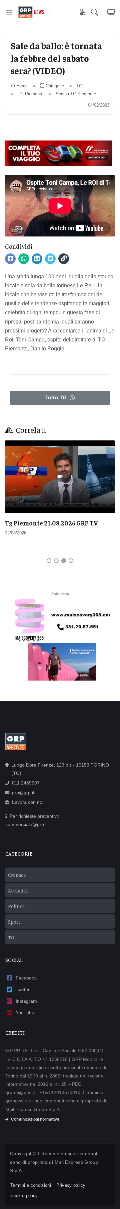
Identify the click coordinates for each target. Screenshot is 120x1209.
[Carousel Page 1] (49, 560)
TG (79, 85)
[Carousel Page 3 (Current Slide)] (63, 560)
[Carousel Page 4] (71, 560)
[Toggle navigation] (9, 12)
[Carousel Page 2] (56, 560)
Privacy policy (70, 1185)
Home (22, 85)
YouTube (25, 1012)
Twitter (23, 989)
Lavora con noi (27, 802)
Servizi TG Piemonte (76, 93)
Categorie (55, 85)
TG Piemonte (30, 93)
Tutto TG (56, 397)
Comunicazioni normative (35, 1119)
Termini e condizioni (30, 1185)
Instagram (26, 1001)
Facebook (26, 977)
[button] (99, 12)
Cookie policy (24, 1195)
